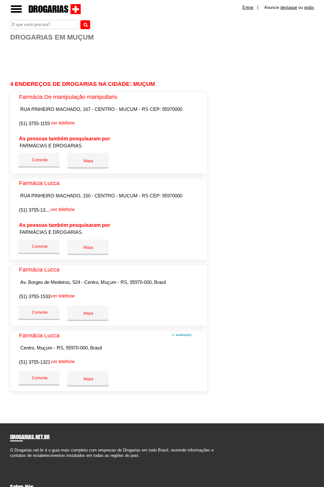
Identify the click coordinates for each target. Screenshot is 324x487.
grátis (309, 7)
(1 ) (181, 334)
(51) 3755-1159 (34, 123)
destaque (288, 7)
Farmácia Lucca (39, 183)
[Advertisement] (109, 61)
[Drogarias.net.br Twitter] (14, 461)
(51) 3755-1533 (34, 296)
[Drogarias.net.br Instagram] (17, 461)
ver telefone (63, 122)
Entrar (247, 7)
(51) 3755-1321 (34, 362)
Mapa (88, 161)
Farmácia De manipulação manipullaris (68, 97)
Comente (39, 160)
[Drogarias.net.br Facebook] (11, 461)
